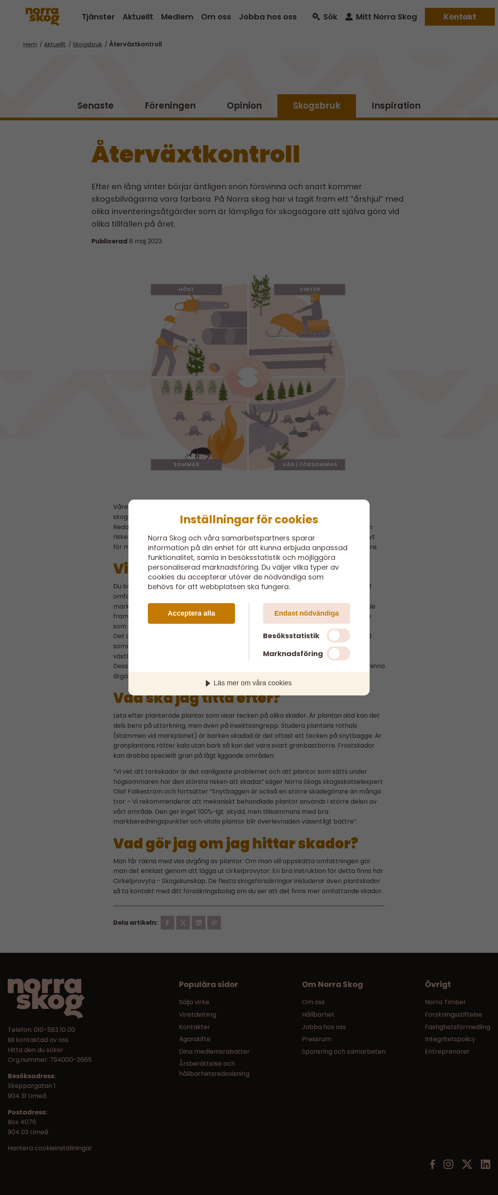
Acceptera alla (191, 613)
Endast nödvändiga (306, 613)
